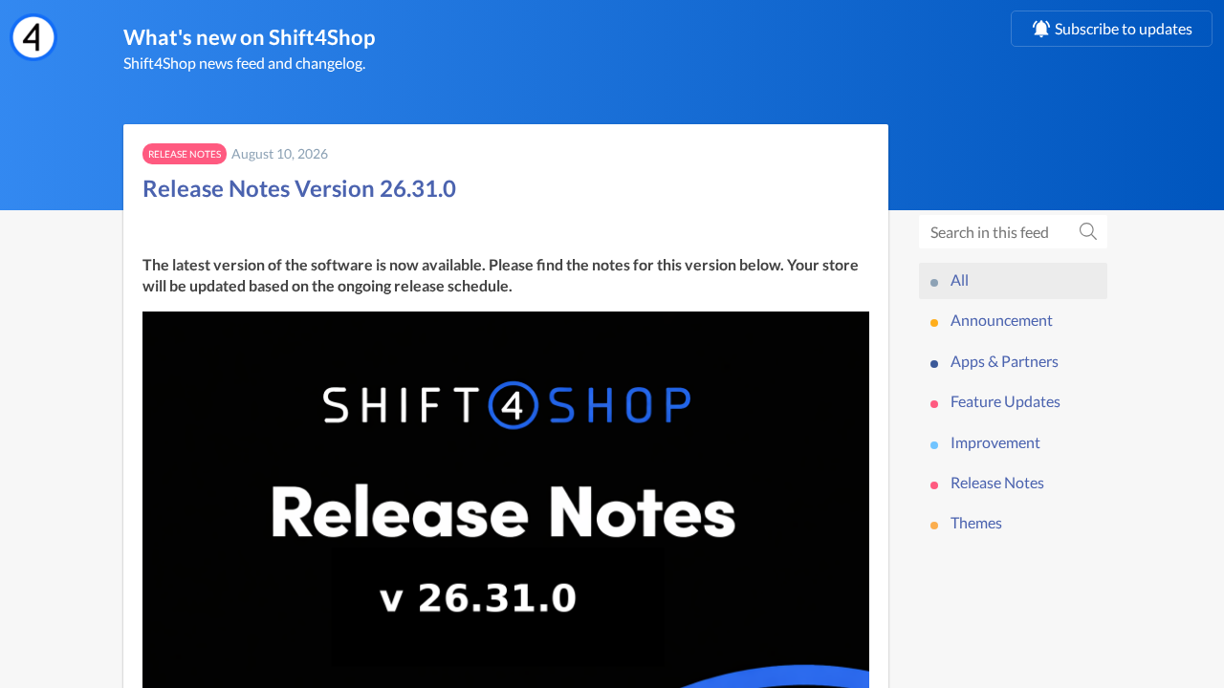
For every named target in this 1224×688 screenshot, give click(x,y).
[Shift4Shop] (33, 37)
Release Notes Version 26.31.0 (299, 188)
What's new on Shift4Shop (249, 37)
